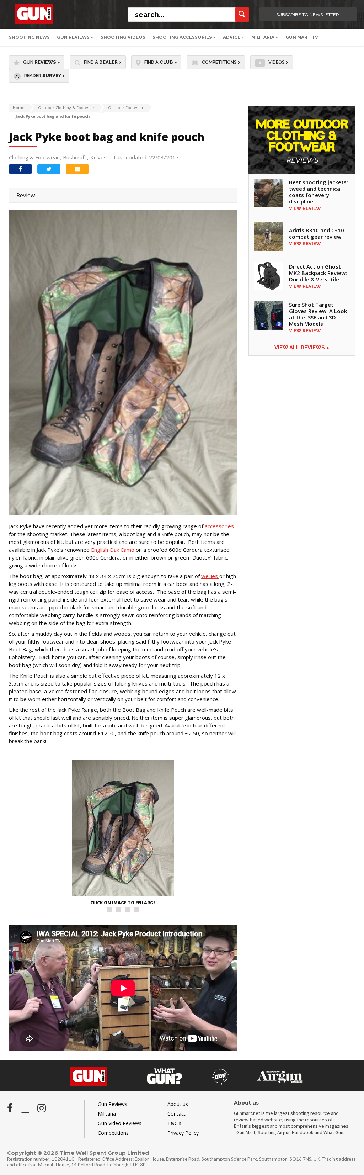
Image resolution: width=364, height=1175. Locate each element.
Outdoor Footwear (126, 107)
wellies (210, 575)
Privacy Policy (183, 1132)
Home (19, 107)
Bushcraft (74, 157)
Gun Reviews (74, 37)
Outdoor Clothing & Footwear (66, 107)
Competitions (221, 62)
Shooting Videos (123, 37)
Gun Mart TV (301, 37)
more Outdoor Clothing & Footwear (302, 141)
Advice (232, 37)
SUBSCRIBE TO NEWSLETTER (307, 14)
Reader (44, 75)
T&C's (174, 1123)
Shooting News (29, 37)
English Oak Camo (112, 549)
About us (177, 1104)
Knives (98, 157)
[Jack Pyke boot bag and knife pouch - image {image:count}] (123, 829)
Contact (176, 1113)
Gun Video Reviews (119, 1123)
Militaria (263, 37)
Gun (41, 62)
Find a (102, 62)
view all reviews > (301, 347)
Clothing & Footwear (34, 157)
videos (278, 62)
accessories (219, 526)
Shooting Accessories (182, 37)
